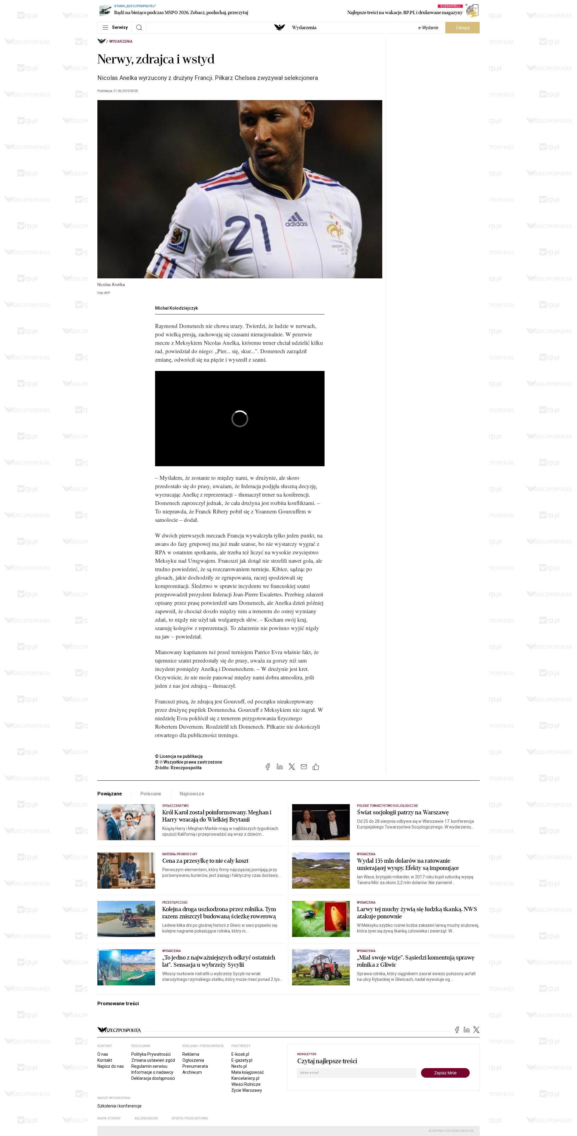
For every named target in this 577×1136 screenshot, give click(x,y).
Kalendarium (146, 1118)
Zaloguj (463, 27)
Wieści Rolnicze (246, 1084)
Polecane (151, 794)
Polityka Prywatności (151, 1054)
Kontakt (104, 1060)
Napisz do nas (110, 1066)
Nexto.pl (239, 1066)
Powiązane (109, 794)
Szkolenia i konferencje (119, 1106)
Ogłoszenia (193, 1060)
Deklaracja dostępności (153, 1078)
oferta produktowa (190, 1118)
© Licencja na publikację (179, 756)
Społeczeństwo (175, 805)
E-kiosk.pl (240, 1054)
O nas (102, 1054)
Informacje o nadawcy (152, 1072)
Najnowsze (192, 794)
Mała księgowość (247, 1072)
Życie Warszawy (246, 1090)
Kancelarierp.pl (245, 1078)
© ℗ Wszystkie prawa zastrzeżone (188, 762)
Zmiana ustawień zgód (153, 1060)
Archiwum (192, 1072)
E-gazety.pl (241, 1060)
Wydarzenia (304, 28)
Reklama (190, 1054)
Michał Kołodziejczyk (176, 308)
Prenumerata (195, 1066)
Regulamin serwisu (149, 1066)
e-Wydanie (428, 27)
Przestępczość (175, 902)
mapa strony (109, 1118)
